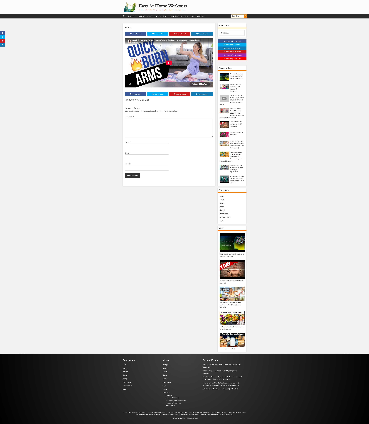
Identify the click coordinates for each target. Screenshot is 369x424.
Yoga (186, 16)
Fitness (158, 16)
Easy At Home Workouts (163, 6)
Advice (165, 16)
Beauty (150, 16)
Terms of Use (219, 414)
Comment (129, 116)
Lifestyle (132, 16)
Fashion (141, 16)
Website (128, 164)
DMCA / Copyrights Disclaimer (176, 400)
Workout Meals (225, 217)
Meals (192, 16)
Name (128, 142)
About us (168, 395)
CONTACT (201, 16)
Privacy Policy (170, 405)
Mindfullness (176, 16)
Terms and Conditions (173, 403)
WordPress (180, 418)
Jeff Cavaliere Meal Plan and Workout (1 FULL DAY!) (221, 389)
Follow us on (232, 41)
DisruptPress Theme (192, 418)
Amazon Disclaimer (172, 398)
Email (127, 153)
